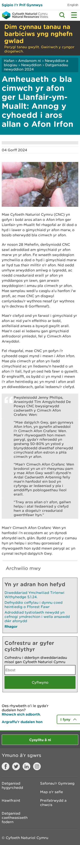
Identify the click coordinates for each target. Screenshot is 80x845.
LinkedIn (26, 766)
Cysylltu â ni (40, 740)
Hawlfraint (11, 800)
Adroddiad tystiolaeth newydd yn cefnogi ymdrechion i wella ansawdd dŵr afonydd (37, 616)
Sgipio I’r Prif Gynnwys (22, 5)
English (72, 5)
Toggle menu (74, 15)
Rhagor (10, 626)
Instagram (37, 766)
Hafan (9, 60)
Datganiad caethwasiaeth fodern (15, 817)
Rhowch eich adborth (21, 714)
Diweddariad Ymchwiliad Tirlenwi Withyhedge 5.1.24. (34, 594)
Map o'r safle (51, 792)
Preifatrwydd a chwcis (53, 802)
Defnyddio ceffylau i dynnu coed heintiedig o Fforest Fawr (33, 604)
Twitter (16, 766)
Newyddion (31, 65)
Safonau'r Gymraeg (57, 783)
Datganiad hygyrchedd (12, 785)
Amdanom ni (29, 60)
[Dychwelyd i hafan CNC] (24, 15)
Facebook (5, 766)
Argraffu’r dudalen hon (22, 722)
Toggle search (62, 15)
